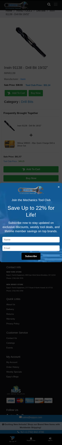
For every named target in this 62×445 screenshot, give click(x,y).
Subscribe (31, 256)
